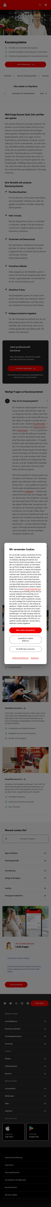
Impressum (35, 658)
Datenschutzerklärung (32, 589)
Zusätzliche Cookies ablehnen (25, 640)
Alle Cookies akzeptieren (25, 630)
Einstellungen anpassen (25, 649)
